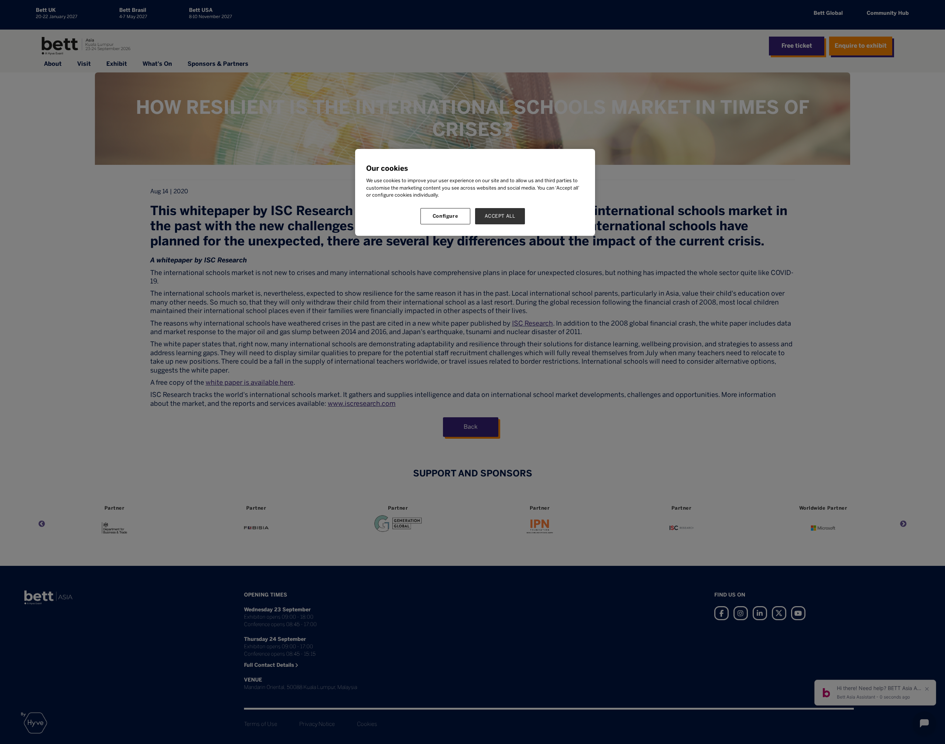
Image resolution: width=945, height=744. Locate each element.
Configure (445, 216)
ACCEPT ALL (500, 216)
